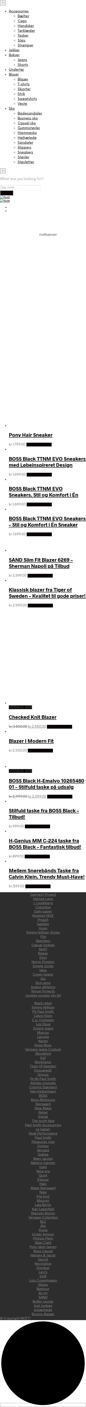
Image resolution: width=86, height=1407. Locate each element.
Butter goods (43, 1301)
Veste (22, 104)
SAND (43, 1297)
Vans (43, 970)
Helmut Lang (43, 898)
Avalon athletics (43, 987)
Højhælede (27, 138)
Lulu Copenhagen (43, 1280)
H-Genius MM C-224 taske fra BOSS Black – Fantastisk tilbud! (45, 843)
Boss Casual (43, 1251)
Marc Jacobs (43, 1158)
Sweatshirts (27, 99)
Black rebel (43, 1003)
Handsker (26, 26)
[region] (43, 279)
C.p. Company (43, 1020)
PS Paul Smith (43, 1011)
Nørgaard (43, 1104)
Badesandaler (30, 113)
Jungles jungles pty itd (43, 995)
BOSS (43, 1095)
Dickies (43, 1146)
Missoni (43, 1200)
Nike (43, 1192)
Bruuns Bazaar (43, 1314)
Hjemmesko (27, 133)
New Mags (43, 1108)
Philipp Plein (43, 1238)
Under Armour (43, 1234)
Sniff (43, 1276)
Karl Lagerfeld (43, 1209)
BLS (43, 1221)
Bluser (14, 75)
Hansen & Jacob (43, 1255)
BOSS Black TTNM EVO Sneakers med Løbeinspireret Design (47, 462)
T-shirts (24, 84)
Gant (43, 1167)
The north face (43, 1120)
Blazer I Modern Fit (31, 741)
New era (43, 1171)
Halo (43, 1183)
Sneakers (25, 152)
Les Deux (43, 1024)
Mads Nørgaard (43, 1188)
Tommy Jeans (43, 1028)
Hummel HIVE (43, 915)
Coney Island (43, 974)
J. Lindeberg (43, 903)
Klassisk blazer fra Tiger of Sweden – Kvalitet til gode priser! (47, 592)
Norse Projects (43, 991)
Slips (21, 40)
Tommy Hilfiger (43, 1007)
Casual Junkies (43, 945)
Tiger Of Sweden (43, 1066)
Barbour (43, 1288)
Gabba (43, 1154)
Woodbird (43, 1053)
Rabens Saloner (43, 1162)
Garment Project (43, 894)
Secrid (43, 1259)
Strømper (25, 45)
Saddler (43, 924)
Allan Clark (43, 1242)
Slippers (24, 147)
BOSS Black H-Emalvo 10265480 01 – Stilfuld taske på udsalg (46, 783)
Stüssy (43, 1284)
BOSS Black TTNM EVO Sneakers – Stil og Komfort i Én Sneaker (47, 521)
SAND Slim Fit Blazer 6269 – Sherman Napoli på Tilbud (41, 563)
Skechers (43, 940)
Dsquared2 (43, 1070)
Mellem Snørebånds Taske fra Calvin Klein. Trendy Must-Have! (47, 873)
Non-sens (43, 982)
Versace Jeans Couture (43, 1049)
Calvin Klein (43, 1015)
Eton (43, 957)
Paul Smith (43, 1137)
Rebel (43, 1112)
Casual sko (27, 123)
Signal (43, 1116)
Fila (43, 936)
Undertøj (16, 70)
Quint (43, 1175)
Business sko (28, 118)
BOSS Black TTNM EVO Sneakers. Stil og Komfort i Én (43, 491)
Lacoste (43, 1036)
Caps (22, 21)
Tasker (23, 36)
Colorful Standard (43, 1087)
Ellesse (43, 1179)
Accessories (19, 11)
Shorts (23, 65)
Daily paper (43, 911)
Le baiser (43, 1129)
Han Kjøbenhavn (43, 1091)
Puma (43, 1230)
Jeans (22, 60)
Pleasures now (43, 1141)
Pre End (43, 1196)
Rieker (43, 953)
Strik (21, 94)
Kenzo (43, 1041)
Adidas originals (43, 1083)
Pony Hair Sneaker (30, 435)
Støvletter (26, 162)
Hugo (43, 928)
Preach (43, 919)
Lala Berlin (43, 1204)
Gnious (43, 1074)
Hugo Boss (43, 1045)
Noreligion (43, 1062)
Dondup (43, 1267)
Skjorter (24, 89)
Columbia (43, 907)
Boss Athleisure (43, 1099)
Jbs (43, 978)
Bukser (14, 55)
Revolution (43, 1263)
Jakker (14, 50)
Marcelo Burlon (43, 1213)
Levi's (43, 1272)
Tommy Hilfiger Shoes (43, 932)
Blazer (23, 79)
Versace (43, 1150)
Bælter (23, 16)
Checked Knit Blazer (32, 717)
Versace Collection (43, 1217)
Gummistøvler (29, 128)
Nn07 (43, 949)
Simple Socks (43, 966)
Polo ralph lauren (43, 1246)
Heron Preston (43, 961)
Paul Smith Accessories (43, 1125)
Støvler (23, 157)
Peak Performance (43, 1133)
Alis (43, 1225)
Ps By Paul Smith (43, 1078)
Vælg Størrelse (39, 444)
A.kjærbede (43, 1309)
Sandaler (25, 143)
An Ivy (43, 1293)
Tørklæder (26, 31)
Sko (12, 109)
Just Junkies (43, 1305)
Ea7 (43, 1057)
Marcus (43, 1032)
